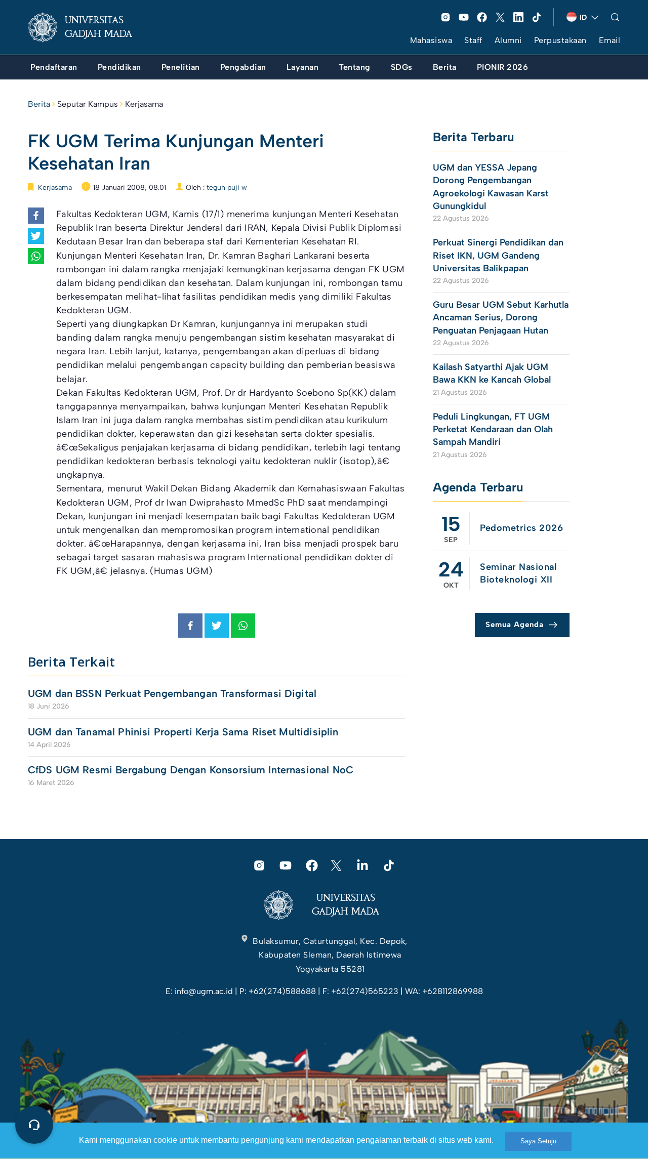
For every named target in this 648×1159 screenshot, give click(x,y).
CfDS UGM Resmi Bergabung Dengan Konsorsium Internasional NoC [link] (190, 770)
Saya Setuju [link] (538, 1141)
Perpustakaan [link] (560, 40)
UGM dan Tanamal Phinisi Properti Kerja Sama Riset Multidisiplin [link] (183, 732)
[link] (88, 27)
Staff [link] (473, 40)
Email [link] (610, 40)
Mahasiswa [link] (431, 40)
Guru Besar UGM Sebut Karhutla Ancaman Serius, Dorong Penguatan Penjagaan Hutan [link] (501, 317)
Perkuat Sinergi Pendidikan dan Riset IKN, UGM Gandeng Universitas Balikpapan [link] (498, 255)
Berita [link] (39, 104)
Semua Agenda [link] (514, 624)
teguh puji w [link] (227, 187)
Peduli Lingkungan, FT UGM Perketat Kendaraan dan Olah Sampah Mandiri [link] (493, 429)
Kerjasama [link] (144, 104)
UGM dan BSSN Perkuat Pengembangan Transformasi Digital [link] (172, 693)
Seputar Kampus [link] (87, 104)
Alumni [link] (508, 40)
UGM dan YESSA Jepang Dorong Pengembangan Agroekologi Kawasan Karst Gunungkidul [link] (491, 187)
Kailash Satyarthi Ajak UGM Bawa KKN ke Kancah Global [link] (492, 373)
